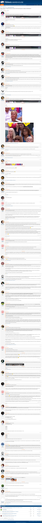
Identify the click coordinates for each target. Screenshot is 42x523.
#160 (40, 90)
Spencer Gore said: (7, 303)
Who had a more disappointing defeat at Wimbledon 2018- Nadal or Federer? (12, 507)
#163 (40, 151)
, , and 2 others (9, 157)
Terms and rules (32, 521)
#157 (40, 68)
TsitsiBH (3, 512)
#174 (40, 244)
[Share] (39, 22)
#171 (40, 207)
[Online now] (2, 210)
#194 (40, 457)
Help (38, 521)
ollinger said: (7, 283)
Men (18, 4)
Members (10, 4)
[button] (7, 4)
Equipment (15, 4)
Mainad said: (7, 170)
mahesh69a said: (7, 44)
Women (21, 4)
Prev (1, 10)
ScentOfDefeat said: (7, 53)
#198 (40, 484)
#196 (40, 469)
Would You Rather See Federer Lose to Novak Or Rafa (9, 515)
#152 (40, 22)
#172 (40, 220)
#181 (40, 310)
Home (40, 521)
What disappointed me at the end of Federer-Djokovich (9, 513)
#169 (40, 196)
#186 (40, 382)
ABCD (1, 9)
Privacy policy (36, 521)
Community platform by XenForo (21, 522)
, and (8, 502)
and (8, 66)
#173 (40, 237)
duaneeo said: (7, 383)
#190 (40, 420)
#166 (40, 176)
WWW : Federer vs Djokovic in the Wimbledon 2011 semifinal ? (10, 511)
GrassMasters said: (7, 491)
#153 (40, 30)
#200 (40, 498)
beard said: (7, 347)
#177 (40, 275)
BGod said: (7, 406)
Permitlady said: (7, 189)
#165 (40, 169)
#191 (40, 432)
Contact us (30, 521)
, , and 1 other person (10, 180)
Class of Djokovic (4, 509)
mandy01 (39, 516)
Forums (2, 4)
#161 (40, 96)
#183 (40, 346)
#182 (40, 325)
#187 (40, 390)
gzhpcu (3, 514)
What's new (6, 4)
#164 (40, 159)
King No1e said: (7, 69)
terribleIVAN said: (7, 160)
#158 (40, 75)
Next (7, 10)
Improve (25, 4)
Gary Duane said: (7, 62)
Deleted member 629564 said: (8, 476)
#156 (40, 61)
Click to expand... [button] (23, 18)
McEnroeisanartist (4, 516)
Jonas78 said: (7, 263)
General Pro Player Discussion (9, 512)
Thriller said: (7, 13)
